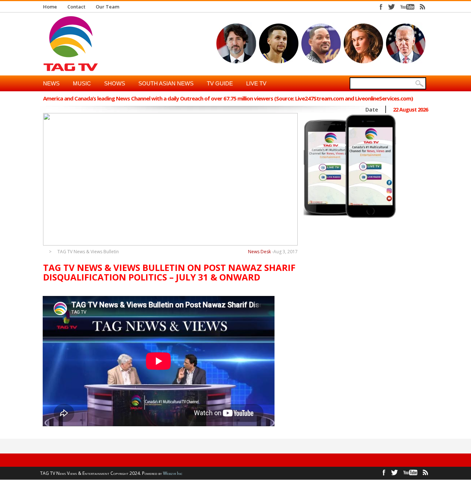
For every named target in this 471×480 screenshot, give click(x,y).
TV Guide (220, 83)
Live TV (256, 83)
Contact (76, 6)
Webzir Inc (173, 473)
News (51, 83)
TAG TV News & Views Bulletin (88, 252)
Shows (114, 83)
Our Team (107, 6)
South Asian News (166, 83)
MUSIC (82, 83)
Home (50, 6)
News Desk (259, 251)
